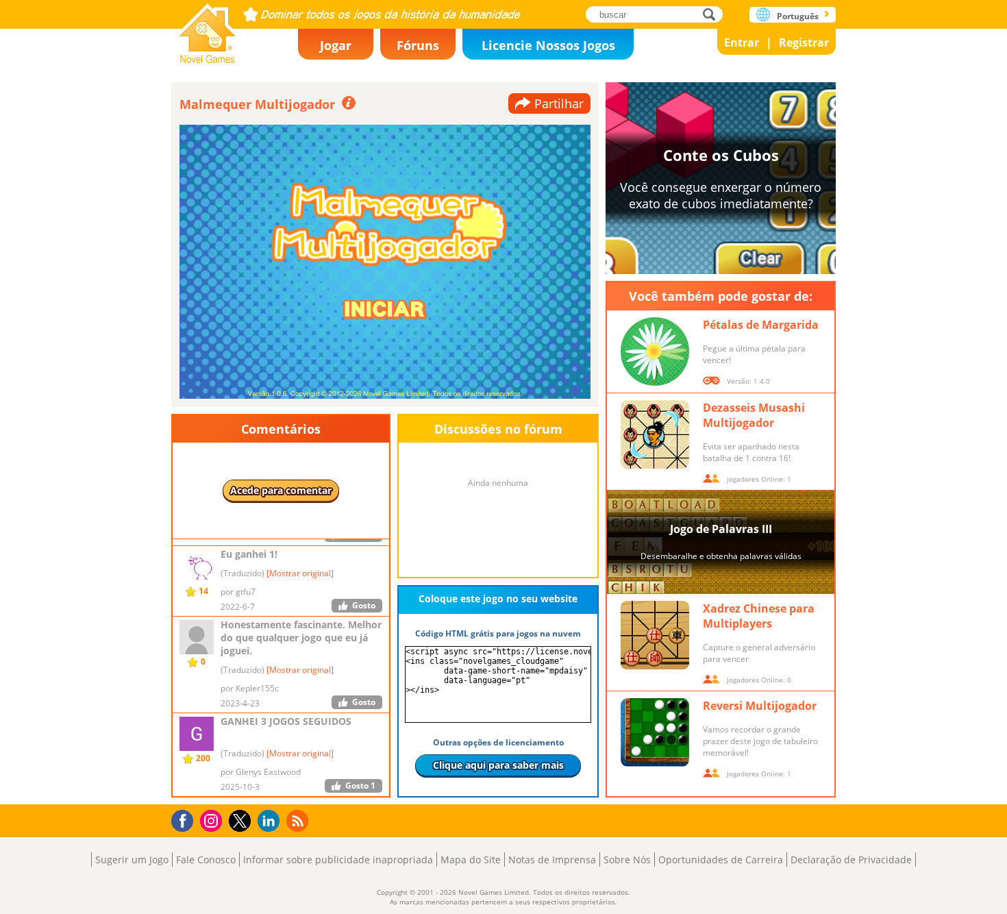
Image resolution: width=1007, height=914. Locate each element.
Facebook (186, 819)
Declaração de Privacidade (851, 859)
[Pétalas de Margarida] (655, 351)
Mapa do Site (470, 859)
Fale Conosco (206, 859)
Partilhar (559, 103)
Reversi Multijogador (760, 705)
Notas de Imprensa (552, 859)
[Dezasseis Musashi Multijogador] (655, 434)
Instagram (213, 820)
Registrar (804, 42)
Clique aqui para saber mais (498, 764)
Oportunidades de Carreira (720, 859)
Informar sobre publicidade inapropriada (338, 859)
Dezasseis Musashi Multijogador (754, 415)
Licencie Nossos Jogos (548, 45)
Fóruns (418, 45)
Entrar (741, 42)
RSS (299, 820)
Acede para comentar (281, 490)
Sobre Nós (627, 859)
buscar (713, 14)
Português (798, 16)
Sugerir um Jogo (132, 859)
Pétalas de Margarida (761, 324)
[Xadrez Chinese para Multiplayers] (655, 635)
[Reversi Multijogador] (655, 732)
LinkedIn (270, 821)
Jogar (335, 45)
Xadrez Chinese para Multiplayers (759, 616)
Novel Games (207, 29)
